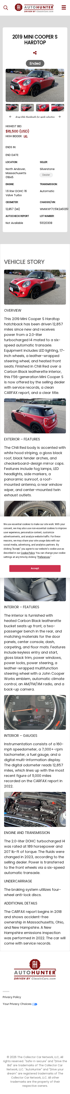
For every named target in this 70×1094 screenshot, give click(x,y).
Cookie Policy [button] (28, 553)
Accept (35, 568)
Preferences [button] (44, 557)
